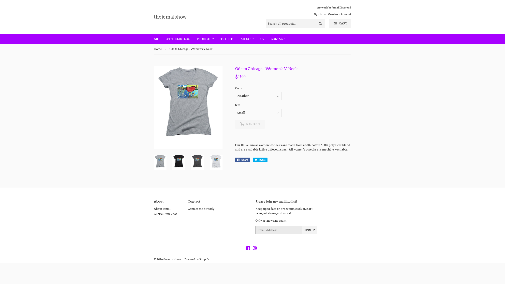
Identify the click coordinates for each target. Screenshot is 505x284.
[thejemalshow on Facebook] (248, 248)
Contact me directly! (201, 208)
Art (157, 39)
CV (262, 39)
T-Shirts (227, 39)
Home (158, 49)
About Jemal (162, 208)
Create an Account (339, 14)
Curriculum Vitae (166, 214)
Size (237, 105)
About (246, 39)
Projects (204, 39)
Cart (343, 23)
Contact (278, 39)
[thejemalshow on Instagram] (255, 248)
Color (239, 88)
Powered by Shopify (196, 259)
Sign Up (310, 230)
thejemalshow (170, 17)
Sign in (318, 14)
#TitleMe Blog (178, 39)
